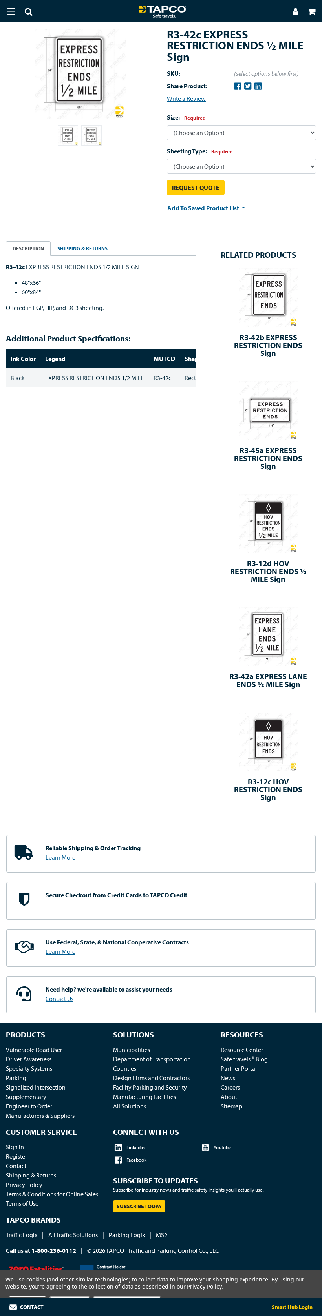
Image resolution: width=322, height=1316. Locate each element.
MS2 (161, 1235)
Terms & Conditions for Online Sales (52, 1194)
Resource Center (242, 1050)
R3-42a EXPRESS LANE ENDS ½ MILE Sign (268, 680)
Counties (124, 1068)
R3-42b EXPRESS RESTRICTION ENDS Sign (268, 345)
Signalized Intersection (36, 1087)
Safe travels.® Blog (244, 1059)
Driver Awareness (28, 1059)
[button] (24, 12)
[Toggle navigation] (10, 11)
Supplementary (26, 1097)
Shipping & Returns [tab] (82, 248)
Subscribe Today (139, 1206)
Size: (186, 117)
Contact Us (59, 998)
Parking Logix (127, 1235)
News (228, 1078)
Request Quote (196, 187)
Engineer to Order (29, 1106)
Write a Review (186, 98)
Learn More (60, 857)
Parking (16, 1078)
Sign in (15, 1147)
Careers (230, 1087)
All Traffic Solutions (73, 1235)
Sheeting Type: (200, 151)
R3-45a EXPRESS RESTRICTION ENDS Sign (268, 458)
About (229, 1097)
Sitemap (231, 1106)
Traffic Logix (21, 1235)
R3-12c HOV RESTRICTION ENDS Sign (268, 789)
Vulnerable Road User (34, 1050)
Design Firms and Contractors (151, 1078)
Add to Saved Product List (203, 208)
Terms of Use (22, 1203)
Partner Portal (239, 1068)
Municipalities (131, 1050)
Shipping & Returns (31, 1175)
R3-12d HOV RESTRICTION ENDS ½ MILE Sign (268, 571)
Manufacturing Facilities (144, 1097)
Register (16, 1156)
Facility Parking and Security (150, 1087)
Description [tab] (28, 248)
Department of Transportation (152, 1059)
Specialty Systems (29, 1068)
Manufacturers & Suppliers (40, 1115)
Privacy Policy (24, 1184)
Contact (16, 1166)
